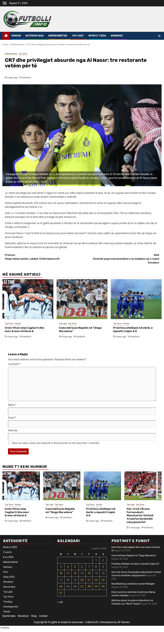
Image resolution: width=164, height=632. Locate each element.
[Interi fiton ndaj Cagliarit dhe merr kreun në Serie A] (27, 299)
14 (89, 573)
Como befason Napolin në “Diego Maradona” (60, 510)
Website (12, 430)
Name (12, 404)
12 (75, 573)
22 (96, 579)
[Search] (159, 36)
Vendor (16, 35)
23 (103, 579)
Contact (43, 615)
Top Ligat (78, 35)
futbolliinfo (26, 78)
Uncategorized (10, 606)
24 (60, 586)
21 (89, 579)
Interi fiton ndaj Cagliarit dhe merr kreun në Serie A (24, 329)
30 (103, 586)
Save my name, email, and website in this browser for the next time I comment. (56, 443)
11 (67, 573)
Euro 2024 (8, 557)
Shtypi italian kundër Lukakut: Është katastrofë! (32, 256)
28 (89, 586)
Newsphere (107, 622)
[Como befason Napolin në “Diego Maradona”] (82, 299)
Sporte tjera (97, 35)
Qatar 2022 (9, 577)
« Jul (60, 602)
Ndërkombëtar (57, 35)
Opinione (7, 567)
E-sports (7, 552)
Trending (7, 601)
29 (96, 586)
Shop (34, 615)
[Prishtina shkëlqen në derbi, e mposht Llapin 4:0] (136, 299)
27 (82, 586)
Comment (14, 364)
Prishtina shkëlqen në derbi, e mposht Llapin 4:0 (133, 329)
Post (5, 572)
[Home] (6, 36)
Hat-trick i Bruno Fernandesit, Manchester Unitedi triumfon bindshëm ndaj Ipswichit (140, 515)
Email (12, 417)
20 (82, 579)
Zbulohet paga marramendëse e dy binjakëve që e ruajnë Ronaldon (126, 258)
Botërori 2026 (34, 35)
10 (60, 573)
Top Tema (23, 54)
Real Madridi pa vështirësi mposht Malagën (133, 583)
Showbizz (117, 35)
